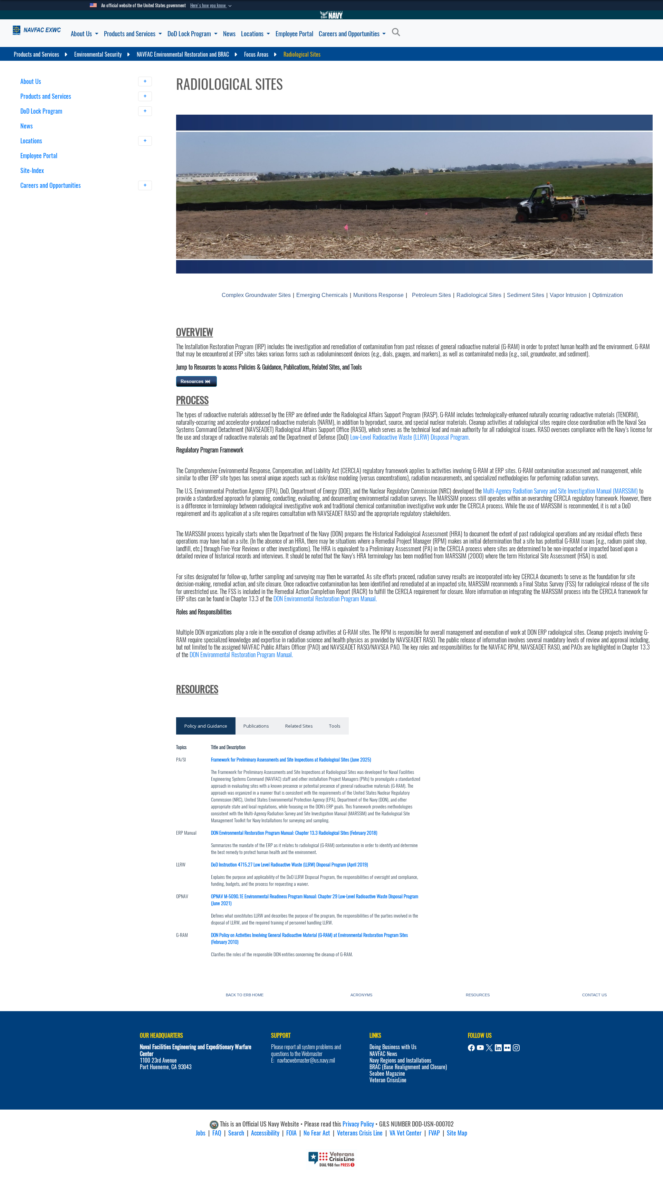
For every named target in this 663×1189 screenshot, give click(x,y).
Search (236, 1133)
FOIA (291, 1133)
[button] (211, 5)
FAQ (216, 1133)
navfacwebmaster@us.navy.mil (306, 1060)
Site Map (457, 1133)
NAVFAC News (383, 1053)
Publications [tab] (256, 726)
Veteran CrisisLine (387, 1080)
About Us (82, 33)
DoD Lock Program (189, 33)
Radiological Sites (479, 295)
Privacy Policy (358, 1124)
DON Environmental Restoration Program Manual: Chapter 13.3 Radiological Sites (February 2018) (294, 833)
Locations (253, 33)
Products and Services (130, 33)
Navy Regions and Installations (400, 1060)
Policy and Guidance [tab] (205, 726)
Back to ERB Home (244, 994)
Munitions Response (378, 295)
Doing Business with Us (392, 1047)
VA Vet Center (406, 1133)
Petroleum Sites (431, 295)
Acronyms (361, 994)
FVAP (434, 1133)
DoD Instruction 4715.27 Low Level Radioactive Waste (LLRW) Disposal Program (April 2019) (289, 864)
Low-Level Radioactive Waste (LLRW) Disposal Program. (409, 437)
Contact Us (594, 994)
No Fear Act (317, 1133)
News (229, 33)
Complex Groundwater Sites (256, 295)
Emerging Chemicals (322, 295)
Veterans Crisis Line (360, 1133)
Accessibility (265, 1133)
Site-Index (32, 170)
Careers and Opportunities (350, 33)
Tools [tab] (334, 726)
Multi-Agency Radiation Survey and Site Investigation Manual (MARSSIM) (560, 491)
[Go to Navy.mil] (331, 14)
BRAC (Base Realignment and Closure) (408, 1067)
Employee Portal (294, 33)
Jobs (200, 1133)
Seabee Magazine (387, 1073)
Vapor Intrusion (568, 295)
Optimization (607, 295)
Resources (478, 994)
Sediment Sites (525, 295)
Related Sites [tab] (299, 726)
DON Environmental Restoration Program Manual (324, 598)
